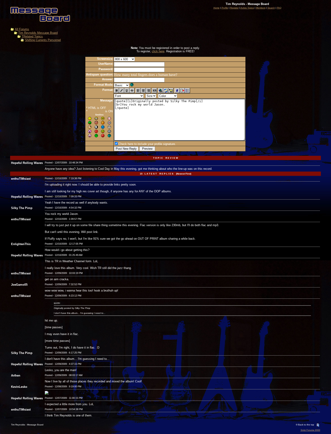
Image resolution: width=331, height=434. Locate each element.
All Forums (22, 29)
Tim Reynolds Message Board (38, 32)
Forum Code (96, 111)
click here (158, 51)
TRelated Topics (32, 36)
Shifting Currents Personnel (43, 40)
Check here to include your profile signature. (147, 144)
